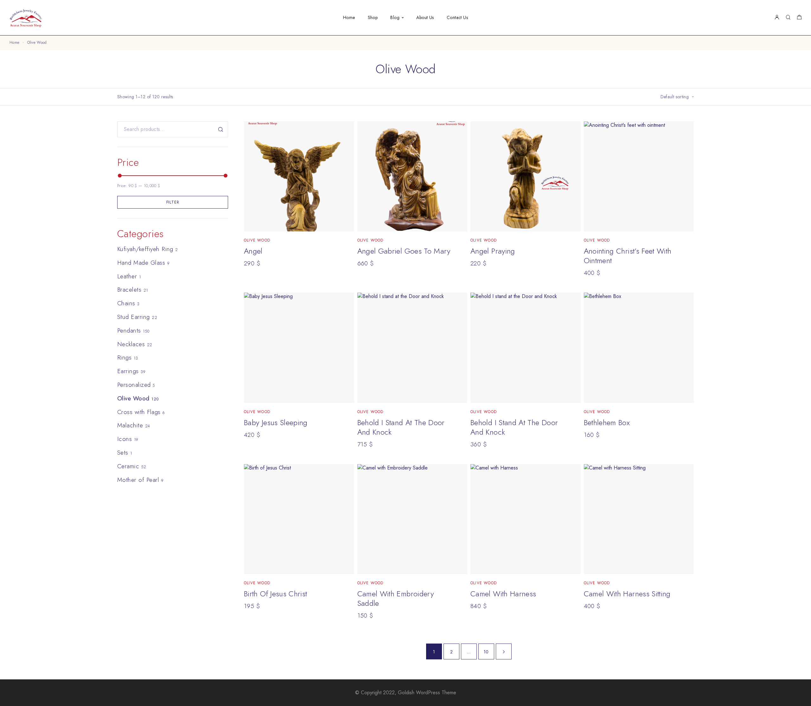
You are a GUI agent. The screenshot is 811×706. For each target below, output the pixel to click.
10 (486, 652)
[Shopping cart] (799, 18)
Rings (124, 357)
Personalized (134, 384)
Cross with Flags (139, 412)
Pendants (129, 330)
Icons (124, 439)
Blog (394, 17)
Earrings (128, 371)
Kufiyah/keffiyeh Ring (145, 249)
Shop (373, 17)
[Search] (788, 17)
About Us (425, 17)
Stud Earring (133, 317)
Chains (126, 303)
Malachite (130, 425)
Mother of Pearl (138, 480)
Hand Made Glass (141, 262)
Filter (172, 202)
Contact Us (457, 17)
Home (349, 17)
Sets (122, 452)
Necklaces (131, 344)
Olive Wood (133, 398)
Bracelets (129, 289)
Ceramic (128, 466)
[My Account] (776, 17)
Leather (127, 276)
